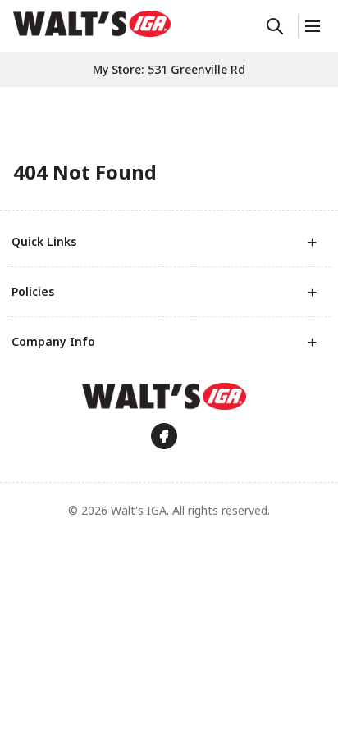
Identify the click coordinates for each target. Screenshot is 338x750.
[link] (92, 24)
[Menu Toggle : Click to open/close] (311, 26)
